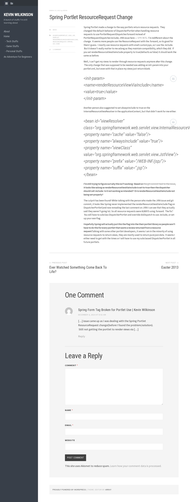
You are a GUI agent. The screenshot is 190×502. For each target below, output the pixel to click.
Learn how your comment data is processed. (135, 466)
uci (54, 44)
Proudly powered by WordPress (69, 489)
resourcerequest (59, 42)
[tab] (6, 3)
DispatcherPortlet (60, 35)
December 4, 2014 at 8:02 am (92, 314)
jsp (73, 35)
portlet (56, 37)
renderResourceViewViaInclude (65, 40)
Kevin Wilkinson (18, 14)
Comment (71, 365)
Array (108, 489)
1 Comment (57, 49)
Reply (81, 336)
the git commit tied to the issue (159, 183)
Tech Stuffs (12, 41)
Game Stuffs (12, 46)
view (58, 44)
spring (70, 42)
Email (69, 425)
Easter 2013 (170, 267)
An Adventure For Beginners (18, 56)
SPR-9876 (142, 37)
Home (7, 36)
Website (70, 440)
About (7, 31)
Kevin (65, 10)
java (69, 35)
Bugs (55, 30)
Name (69, 410)
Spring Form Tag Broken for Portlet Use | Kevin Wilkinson (116, 310)
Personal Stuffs (14, 51)
